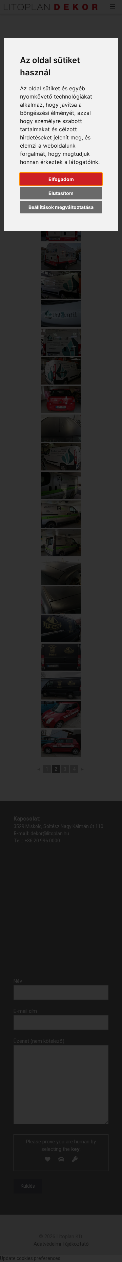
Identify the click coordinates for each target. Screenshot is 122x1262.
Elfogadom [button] (61, 179)
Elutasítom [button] (61, 193)
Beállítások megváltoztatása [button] (61, 207)
